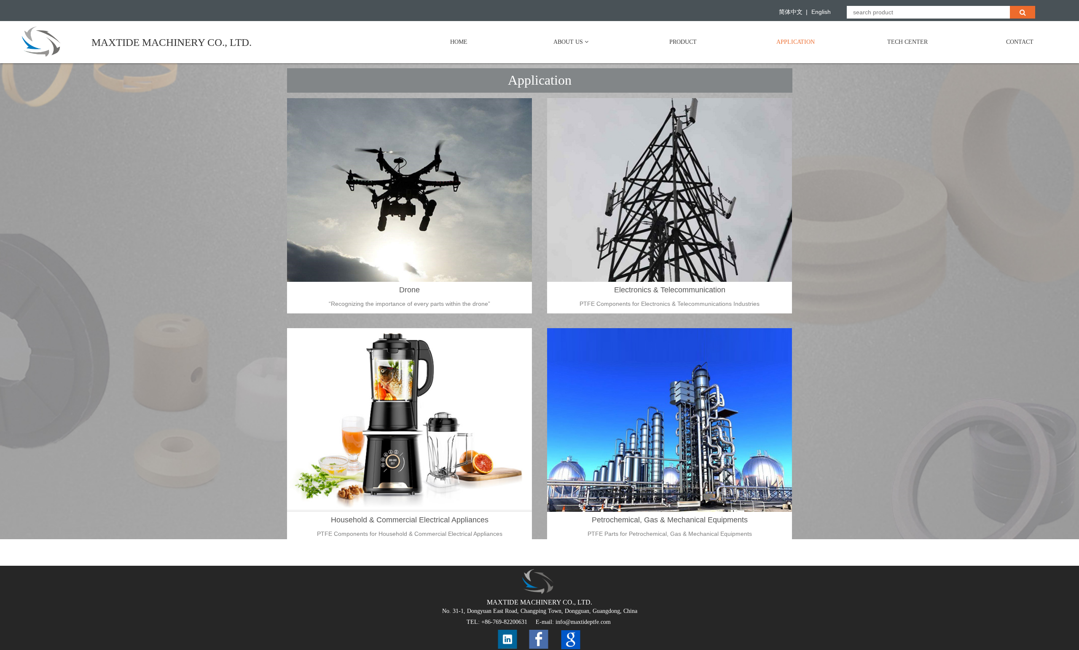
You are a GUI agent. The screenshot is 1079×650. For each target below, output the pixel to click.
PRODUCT (683, 42)
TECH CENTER (907, 42)
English (821, 11)
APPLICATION (795, 42)
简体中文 (791, 11)
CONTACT (1019, 42)
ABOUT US (569, 42)
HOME (458, 42)
